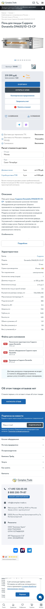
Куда (5, 160)
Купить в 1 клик (22, 90)
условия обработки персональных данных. (21, 587)
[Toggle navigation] (42, 2)
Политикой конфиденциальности (18, 431)
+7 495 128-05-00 (17, 489)
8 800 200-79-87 (17, 492)
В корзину (22, 84)
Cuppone (40, 256)
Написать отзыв (13, 402)
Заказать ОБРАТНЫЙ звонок (18, 497)
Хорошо (22, 594)
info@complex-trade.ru (17, 502)
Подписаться (35, 425)
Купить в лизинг (24, 107)
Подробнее (22, 243)
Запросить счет (22, 101)
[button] (15, 60)
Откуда (6, 152)
